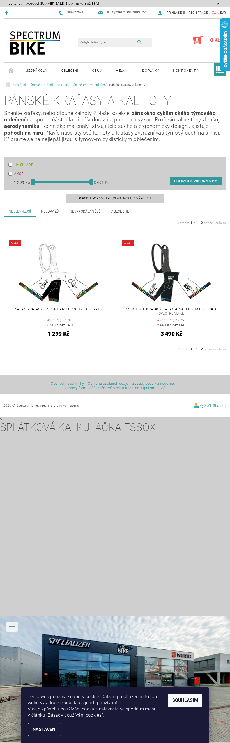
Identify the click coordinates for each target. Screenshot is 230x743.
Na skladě (23, 165)
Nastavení (45, 729)
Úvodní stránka (11, 70)
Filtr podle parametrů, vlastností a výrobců (112, 198)
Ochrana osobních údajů (108, 384)
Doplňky (150, 70)
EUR (223, 13)
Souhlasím (185, 700)
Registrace (198, 13)
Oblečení (69, 70)
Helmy (122, 70)
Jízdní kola (36, 70)
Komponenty (185, 70)
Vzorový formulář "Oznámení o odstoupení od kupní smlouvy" (115, 388)
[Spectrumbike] (35, 43)
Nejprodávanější (86, 211)
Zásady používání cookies (153, 384)
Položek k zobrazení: (195, 181)
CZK (215, 12)
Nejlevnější (20, 211)
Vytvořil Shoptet (213, 405)
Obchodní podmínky (67, 384)
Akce (18, 174)
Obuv (97, 70)
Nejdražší (50, 211)
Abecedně (120, 211)
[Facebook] (7, 12)
